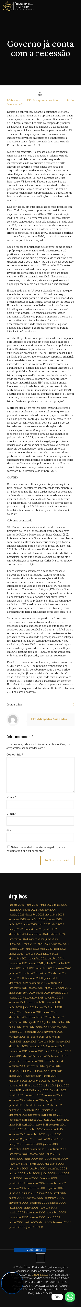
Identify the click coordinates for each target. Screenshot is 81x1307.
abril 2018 (57, 1007)
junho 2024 (16, 944)
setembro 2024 (18, 939)
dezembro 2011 (18, 1115)
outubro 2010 (17, 1134)
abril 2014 (57, 1071)
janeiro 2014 (50, 1076)
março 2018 (16, 1012)
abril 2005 (45, 1222)
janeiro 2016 (63, 1042)
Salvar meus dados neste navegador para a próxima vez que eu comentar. (35, 849)
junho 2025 (30, 924)
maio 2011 (15, 1125)
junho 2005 (16, 1222)
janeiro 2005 (17, 1227)
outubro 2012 (17, 1100)
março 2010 (16, 1144)
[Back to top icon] (40, 1257)
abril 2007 (59, 1193)
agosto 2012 (52, 1100)
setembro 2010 (36, 1134)
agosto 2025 (54, 919)
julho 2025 (15, 924)
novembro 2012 (53, 1095)
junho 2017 (64, 1022)
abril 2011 (28, 1125)
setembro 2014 (36, 1066)
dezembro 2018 (34, 998)
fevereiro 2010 (33, 1144)
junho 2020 (31, 973)
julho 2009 (53, 1154)
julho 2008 (33, 1173)
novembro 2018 (54, 998)
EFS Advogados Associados (43, 100)
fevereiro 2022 (33, 954)
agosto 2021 (36, 963)
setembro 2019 (18, 988)
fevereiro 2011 (57, 1125)
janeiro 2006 (17, 1212)
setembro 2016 (36, 1037)
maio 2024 (30, 944)
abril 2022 (59, 949)
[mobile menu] (75, 6)
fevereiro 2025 (33, 929)
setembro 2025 (36, 919)
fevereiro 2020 (34, 978)
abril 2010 (57, 1139)
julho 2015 (51, 1051)
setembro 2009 (19, 1154)
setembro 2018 (36, 1002)
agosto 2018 (53, 1002)
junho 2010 (29, 1139)
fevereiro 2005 (62, 1222)
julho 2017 (50, 1022)
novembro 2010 (53, 1129)
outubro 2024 (57, 934)
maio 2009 (31, 1159)
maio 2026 (60, 905)
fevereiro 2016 (46, 1042)
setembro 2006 (39, 1203)
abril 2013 (28, 1090)
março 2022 (16, 954)
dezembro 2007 (35, 1183)
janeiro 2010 (50, 1144)
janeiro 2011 (16, 1129)
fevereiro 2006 (49, 1208)
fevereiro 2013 (58, 1090)
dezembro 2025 (35, 915)
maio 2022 (46, 949)
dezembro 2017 (18, 1017)
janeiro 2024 (16, 949)
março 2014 (16, 1076)
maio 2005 (31, 1222)
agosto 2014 (53, 1066)
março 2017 (42, 1027)
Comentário (14, 755)
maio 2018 (43, 1007)
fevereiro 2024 (60, 944)
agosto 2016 (53, 1037)
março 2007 (16, 1198)
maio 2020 (45, 973)
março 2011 (41, 1125)
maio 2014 (43, 1071)
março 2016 (29, 1042)
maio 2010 (44, 1139)
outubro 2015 (56, 1046)
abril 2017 (28, 1027)
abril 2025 (58, 924)
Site (8, 830)
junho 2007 (31, 1193)
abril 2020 (59, 973)
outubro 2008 (38, 1169)
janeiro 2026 (16, 915)
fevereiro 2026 (47, 910)
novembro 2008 (19, 1169)
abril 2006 (15, 1208)
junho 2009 (16, 1159)
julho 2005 (53, 1217)
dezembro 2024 (18, 934)
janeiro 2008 (17, 1183)
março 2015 (43, 1056)
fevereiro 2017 (58, 1027)
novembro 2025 (54, 915)
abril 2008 (15, 1178)
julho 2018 (15, 1007)
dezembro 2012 (34, 1095)
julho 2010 (15, 1139)
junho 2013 (63, 1086)
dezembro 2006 (54, 1198)
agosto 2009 (37, 1154)
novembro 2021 (38, 959)
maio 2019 (15, 993)
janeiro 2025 (50, 929)
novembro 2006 (19, 1203)
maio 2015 (15, 1056)
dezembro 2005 (35, 1212)
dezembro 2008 (55, 1164)
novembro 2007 (56, 1183)
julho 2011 (49, 1120)
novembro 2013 (37, 1081)
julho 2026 (32, 905)
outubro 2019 (56, 983)
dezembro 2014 (34, 1061)
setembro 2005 (19, 1217)
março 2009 (60, 1159)
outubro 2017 (56, 1017)
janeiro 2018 (50, 1012)
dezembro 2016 (34, 1032)
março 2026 (30, 910)
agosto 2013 (35, 1086)
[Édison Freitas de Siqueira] (18, 6)
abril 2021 (28, 968)
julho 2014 (15, 1071)
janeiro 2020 (52, 978)
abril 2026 (15, 910)
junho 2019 (64, 988)
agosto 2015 (36, 1051)
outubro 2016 (17, 1037)
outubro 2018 (17, 1002)
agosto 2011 (35, 1120)
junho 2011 (62, 1120)
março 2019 (43, 993)
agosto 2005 (37, 1217)
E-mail (11, 814)
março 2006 (31, 1208)
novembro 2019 (38, 983)
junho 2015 (64, 1051)
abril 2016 (15, 1042)
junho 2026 (46, 905)
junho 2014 (29, 1071)
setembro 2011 (18, 1120)
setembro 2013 (18, 1086)
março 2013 (42, 1090)
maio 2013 (15, 1090)
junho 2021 (64, 963)
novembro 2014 (54, 1061)
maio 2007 (45, 1193)
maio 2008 (62, 1173)
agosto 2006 (58, 1203)
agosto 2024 (36, 939)
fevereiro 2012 (32, 1110)
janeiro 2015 (16, 1061)
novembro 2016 (53, 1032)
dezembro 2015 (18, 1046)
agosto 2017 (36, 1022)
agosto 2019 (36, 988)
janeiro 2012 (49, 1110)
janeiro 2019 (16, 998)
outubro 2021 (56, 959)
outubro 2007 (17, 1188)
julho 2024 (51, 939)
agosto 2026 (17, 905)
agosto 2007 (56, 1188)
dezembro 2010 (34, 1129)
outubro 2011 (55, 1115)
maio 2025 (44, 924)
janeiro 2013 (16, 1095)
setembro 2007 (37, 1188)
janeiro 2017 (16, 1032)
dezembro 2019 (18, 983)
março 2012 (16, 1110)
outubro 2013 (55, 1081)
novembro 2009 (39, 1149)
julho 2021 (50, 963)
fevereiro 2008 (49, 1178)
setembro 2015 (18, 1051)
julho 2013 (50, 1086)
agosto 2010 (53, 1134)
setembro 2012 (35, 1100)
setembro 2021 (18, 963)
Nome (11, 797)
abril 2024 (44, 944)
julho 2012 (15, 1105)
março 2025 (16, 929)
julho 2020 (16, 973)
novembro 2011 (37, 1115)
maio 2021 (15, 968)
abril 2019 (29, 993)
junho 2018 (29, 1007)
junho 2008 (48, 1173)
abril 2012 (56, 1105)
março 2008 (31, 1178)
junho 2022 (32, 949)
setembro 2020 (45, 968)
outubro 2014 (17, 1066)
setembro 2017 (18, 1022)
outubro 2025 (17, 919)
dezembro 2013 (18, 1081)
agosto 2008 (17, 1173)
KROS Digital (40, 1275)
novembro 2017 (38, 1017)
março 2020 (16, 978)
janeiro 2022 (50, 954)
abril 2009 (45, 1159)
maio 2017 (15, 1027)
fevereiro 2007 (34, 1198)
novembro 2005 (56, 1212)
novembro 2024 (38, 934)
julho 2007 (16, 1193)
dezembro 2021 (18, 959)
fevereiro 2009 (18, 1164)
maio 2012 (43, 1105)
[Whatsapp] (70, 1297)
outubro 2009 (58, 1149)
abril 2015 (29, 1056)
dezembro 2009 (19, 1149)
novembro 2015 (38, 1046)
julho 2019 (51, 988)
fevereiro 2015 (59, 1056)
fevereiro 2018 (32, 1012)
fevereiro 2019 (59, 993)
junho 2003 (33, 1227)
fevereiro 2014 (32, 1076)
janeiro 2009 (36, 1164)
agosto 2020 (63, 968)
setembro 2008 (57, 1169)
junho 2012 (29, 1105)
